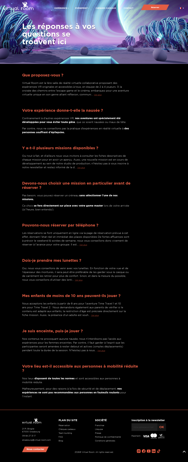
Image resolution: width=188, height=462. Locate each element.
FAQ (61, 437)
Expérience (60, 8)
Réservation (64, 425)
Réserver (155, 7)
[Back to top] (184, 451)
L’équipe (99, 429)
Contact (129, 8)
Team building (65, 433)
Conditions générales (105, 441)
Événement (81, 8)
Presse (98, 433)
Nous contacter (35, 449)
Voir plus (98, 95)
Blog (61, 441)
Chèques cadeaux (106, 8)
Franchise (99, 425)
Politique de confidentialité (108, 437)
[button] (181, 7)
